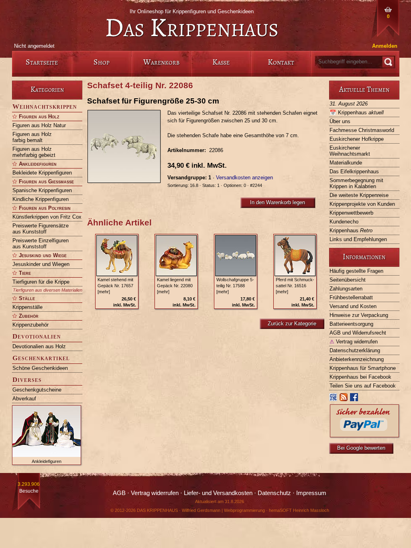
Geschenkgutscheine (36, 390)
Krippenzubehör (30, 325)
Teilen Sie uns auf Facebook (363, 386)
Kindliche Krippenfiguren (40, 199)
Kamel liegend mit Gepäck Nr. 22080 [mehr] (175, 285)
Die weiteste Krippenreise (359, 195)
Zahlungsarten (346, 289)
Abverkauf (24, 399)
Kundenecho (344, 222)
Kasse (221, 62)
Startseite (42, 62)
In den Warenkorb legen (277, 202)
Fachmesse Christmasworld (362, 130)
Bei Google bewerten (361, 448)
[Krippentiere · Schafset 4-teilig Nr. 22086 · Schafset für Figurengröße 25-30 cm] (127, 146)
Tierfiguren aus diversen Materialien (47, 290)
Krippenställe (27, 307)
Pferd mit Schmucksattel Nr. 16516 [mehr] (295, 285)
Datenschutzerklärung (355, 350)
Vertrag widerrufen (354, 342)
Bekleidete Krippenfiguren (42, 173)
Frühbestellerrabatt (351, 297)
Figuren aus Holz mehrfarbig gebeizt (33, 152)
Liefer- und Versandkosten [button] (218, 493)
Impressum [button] (311, 493)
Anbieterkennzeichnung (357, 359)
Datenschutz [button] (274, 493)
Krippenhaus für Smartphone (363, 368)
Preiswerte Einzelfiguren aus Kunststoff (40, 243)
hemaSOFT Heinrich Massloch (299, 510)
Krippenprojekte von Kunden (362, 204)
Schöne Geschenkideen (40, 368)
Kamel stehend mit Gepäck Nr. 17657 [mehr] (115, 285)
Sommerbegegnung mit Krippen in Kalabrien (356, 183)
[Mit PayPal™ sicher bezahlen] (364, 435)
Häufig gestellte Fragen (356, 271)
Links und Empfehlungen (358, 239)
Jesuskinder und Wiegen (40, 264)
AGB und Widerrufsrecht (358, 333)
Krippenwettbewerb (351, 213)
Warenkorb (161, 62)
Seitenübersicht (348, 280)
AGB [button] (119, 493)
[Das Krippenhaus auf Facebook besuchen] (354, 399)
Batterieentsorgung (351, 324)
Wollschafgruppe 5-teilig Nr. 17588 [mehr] (235, 285)
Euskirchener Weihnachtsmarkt (350, 151)
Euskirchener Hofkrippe (357, 139)
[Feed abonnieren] (344, 399)
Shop (102, 62)
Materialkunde (346, 163)
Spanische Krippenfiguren (42, 190)
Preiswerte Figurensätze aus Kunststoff (40, 229)
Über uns (340, 121)
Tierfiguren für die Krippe (40, 282)
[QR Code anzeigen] (333, 399)
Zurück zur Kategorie (292, 324)
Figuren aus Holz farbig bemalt (32, 137)
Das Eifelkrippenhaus (354, 171)
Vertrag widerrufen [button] (155, 493)
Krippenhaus (357, 113)
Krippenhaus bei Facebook (360, 377)
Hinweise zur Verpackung (359, 315)
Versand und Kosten (353, 306)
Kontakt (281, 62)
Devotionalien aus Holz (39, 346)
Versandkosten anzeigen (244, 178)
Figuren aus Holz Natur (39, 125)
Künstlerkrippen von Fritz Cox (46, 217)
